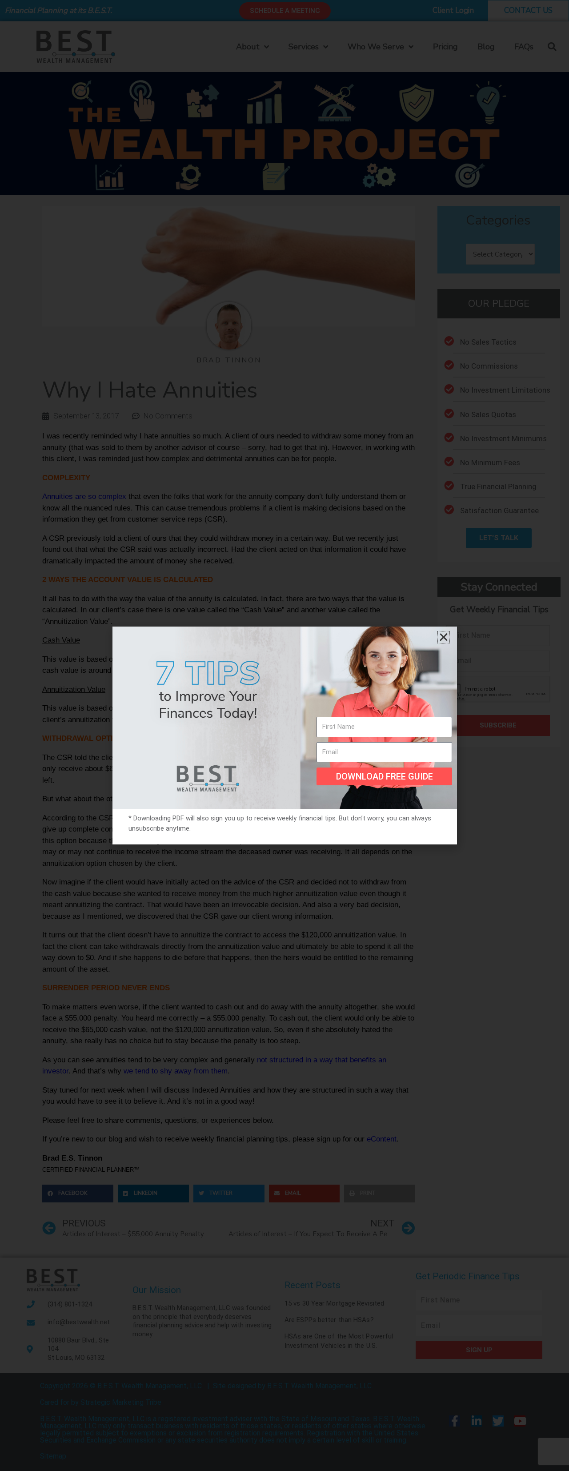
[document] (284, 735)
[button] (443, 637)
